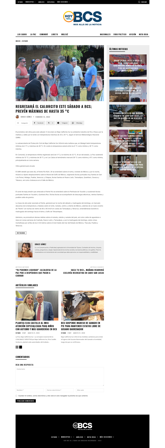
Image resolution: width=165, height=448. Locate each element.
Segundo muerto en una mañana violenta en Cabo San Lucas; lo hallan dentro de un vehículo (128, 116)
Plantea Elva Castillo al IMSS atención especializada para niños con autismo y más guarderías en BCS (36, 326)
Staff (24, 333)
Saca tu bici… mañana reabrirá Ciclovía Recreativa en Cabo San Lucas (83, 271)
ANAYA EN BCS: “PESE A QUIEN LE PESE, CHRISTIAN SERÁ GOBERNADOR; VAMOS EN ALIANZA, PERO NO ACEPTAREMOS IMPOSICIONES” (128, 65)
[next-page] (20, 347)
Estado (25, 41)
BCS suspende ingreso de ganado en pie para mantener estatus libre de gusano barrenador (81, 326)
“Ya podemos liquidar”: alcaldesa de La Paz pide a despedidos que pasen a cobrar (36, 272)
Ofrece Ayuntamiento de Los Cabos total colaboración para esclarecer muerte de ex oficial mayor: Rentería (127, 166)
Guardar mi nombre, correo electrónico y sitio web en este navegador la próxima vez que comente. (53, 396)
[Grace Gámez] (18, 116)
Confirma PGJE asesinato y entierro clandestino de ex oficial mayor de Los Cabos (128, 91)
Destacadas (21, 233)
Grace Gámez (26, 117)
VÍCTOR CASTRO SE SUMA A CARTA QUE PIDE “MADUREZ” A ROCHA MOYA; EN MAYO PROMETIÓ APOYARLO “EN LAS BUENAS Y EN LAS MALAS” (128, 141)
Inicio (18, 41)
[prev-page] (17, 347)
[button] (142, 2)
